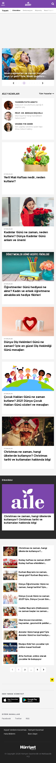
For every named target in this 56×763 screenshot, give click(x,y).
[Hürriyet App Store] (11, 700)
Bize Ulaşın (32, 734)
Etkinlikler (16, 10)
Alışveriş (38, 10)
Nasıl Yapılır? (49, 10)
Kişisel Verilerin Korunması (15, 730)
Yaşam (5, 11)
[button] (27, 136)
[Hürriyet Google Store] (31, 700)
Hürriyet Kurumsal (35, 730)
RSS (27, 719)
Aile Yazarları (10, 94)
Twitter (18, 719)
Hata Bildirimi (9, 734)
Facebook (6, 719)
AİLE (28, 4)
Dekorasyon (28, 10)
